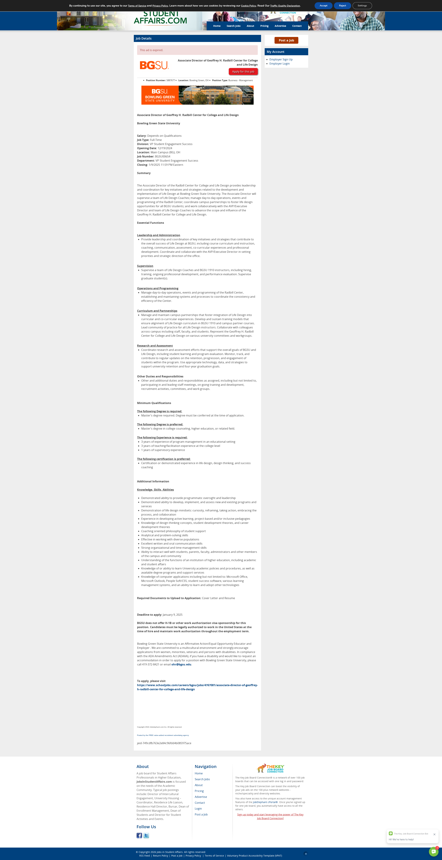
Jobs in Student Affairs (170, 852)
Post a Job (286, 40)
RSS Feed (144, 855)
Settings (362, 5)
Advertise (280, 25)
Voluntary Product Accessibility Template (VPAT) (254, 855)
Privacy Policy (194, 855)
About (250, 25)
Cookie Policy (248, 5)
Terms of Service (214, 855)
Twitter (146, 835)
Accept (323, 5)
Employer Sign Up (281, 59)
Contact (297, 25)
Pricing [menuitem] (199, 791)
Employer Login (280, 63)
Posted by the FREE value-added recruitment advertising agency (163, 735)
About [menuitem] (199, 785)
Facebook (139, 835)
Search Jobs (234, 25)
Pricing (264, 25)
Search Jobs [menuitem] (202, 779)
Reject (342, 5)
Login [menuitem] (198, 808)
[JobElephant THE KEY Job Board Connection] (270, 765)
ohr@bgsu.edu (181, 664)
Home (216, 25)
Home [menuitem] (199, 773)
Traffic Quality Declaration (285, 5)
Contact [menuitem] (200, 803)
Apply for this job (243, 71)
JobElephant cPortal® (265, 802)
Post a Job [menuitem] (201, 814)
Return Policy (160, 855)
